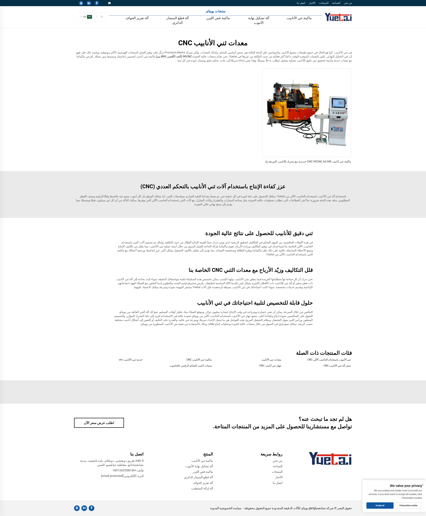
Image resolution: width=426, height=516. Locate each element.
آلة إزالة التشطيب (202, 488)
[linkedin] (89, 3)
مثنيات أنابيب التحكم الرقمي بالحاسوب (190, 365)
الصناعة (336, 2)
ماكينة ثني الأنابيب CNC (199, 359)
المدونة (214, 508)
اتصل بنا (301, 2)
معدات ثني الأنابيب (271, 359)
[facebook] (96, 3)
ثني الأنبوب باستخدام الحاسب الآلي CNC (329, 359)
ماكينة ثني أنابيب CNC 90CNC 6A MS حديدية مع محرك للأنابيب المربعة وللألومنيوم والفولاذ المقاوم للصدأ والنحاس (284, 161)
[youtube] (81, 3)
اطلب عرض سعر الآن (99, 423)
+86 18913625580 (124, 470)
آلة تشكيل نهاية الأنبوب (258, 20)
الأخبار (312, 2)
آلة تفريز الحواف (137, 18)
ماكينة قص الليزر (218, 18)
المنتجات (323, 2)
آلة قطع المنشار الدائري (177, 20)
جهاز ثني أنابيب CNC (270, 365)
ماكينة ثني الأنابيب (299, 18)
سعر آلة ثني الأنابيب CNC (337, 365)
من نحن (348, 2)
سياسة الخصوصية (230, 508)
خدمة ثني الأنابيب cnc (130, 359)
